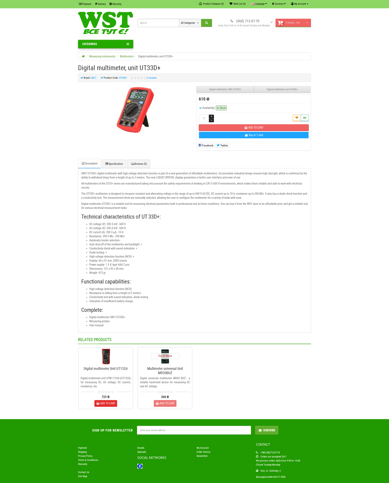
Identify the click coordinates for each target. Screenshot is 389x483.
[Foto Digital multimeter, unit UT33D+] (135, 110)
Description (91, 163)
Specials (141, 451)
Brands (140, 447)
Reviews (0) (140, 163)
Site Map (82, 476)
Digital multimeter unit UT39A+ (282, 89)
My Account (203, 447)
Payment (86, 4)
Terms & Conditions (88, 460)
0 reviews (152, 77)
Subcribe (269, 430)
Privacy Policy (85, 455)
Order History (203, 451)
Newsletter (202, 455)
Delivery (101, 4)
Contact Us (83, 472)
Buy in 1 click (107, 363)
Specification (116, 163)
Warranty (116, 4)
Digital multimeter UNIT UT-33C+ (225, 89)
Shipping (82, 451)
